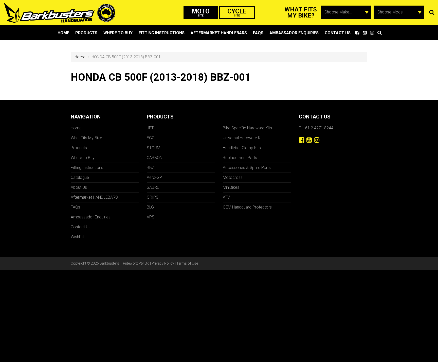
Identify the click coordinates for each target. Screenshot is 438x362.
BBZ (150, 167)
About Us (79, 187)
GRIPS (152, 197)
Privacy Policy (163, 263)
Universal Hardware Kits (244, 137)
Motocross (233, 177)
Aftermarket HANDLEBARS (219, 32)
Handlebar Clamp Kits (242, 147)
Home (63, 32)
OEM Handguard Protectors (247, 207)
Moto (201, 12)
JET (150, 128)
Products (86, 32)
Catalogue (80, 177)
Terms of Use (187, 263)
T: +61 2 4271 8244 (316, 128)
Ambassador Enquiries (294, 32)
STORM (153, 147)
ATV (226, 197)
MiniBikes (231, 187)
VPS (150, 217)
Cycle (237, 12)
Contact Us (338, 32)
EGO (151, 137)
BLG (150, 207)
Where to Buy (118, 32)
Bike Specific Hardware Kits (247, 128)
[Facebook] (301, 140)
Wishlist (77, 236)
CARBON (154, 157)
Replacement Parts (240, 157)
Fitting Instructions (162, 32)
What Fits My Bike (86, 137)
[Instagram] (316, 140)
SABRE (153, 187)
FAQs (258, 32)
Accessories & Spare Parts (247, 167)
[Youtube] (309, 140)
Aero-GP (154, 177)
